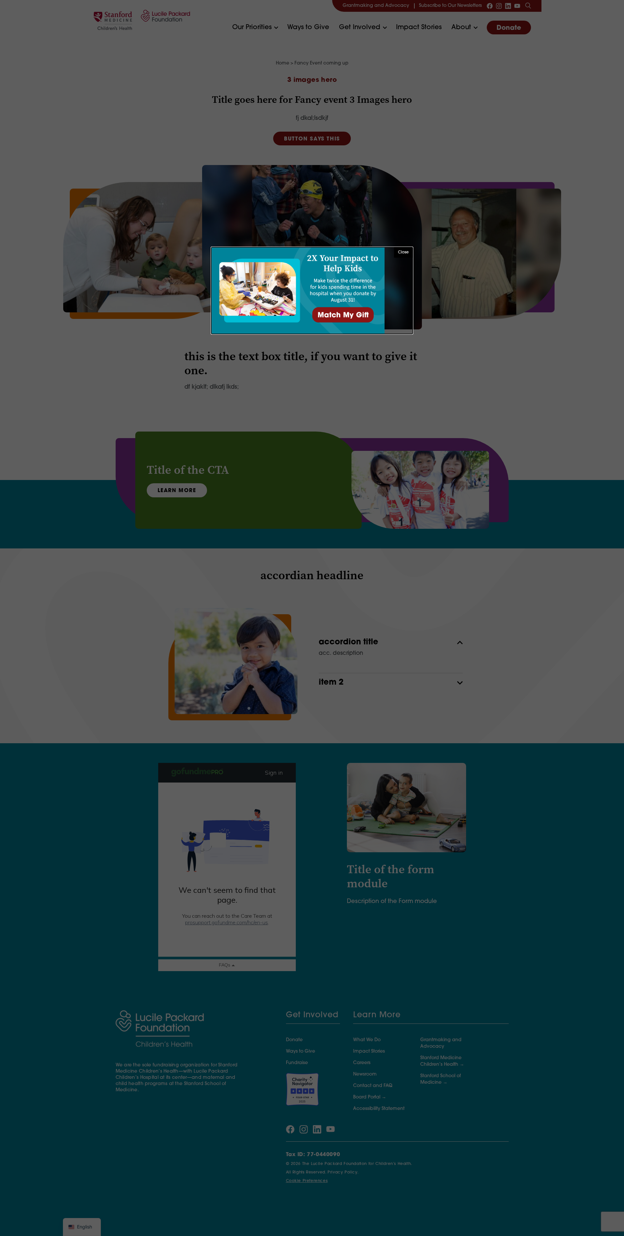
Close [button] (403, 252)
